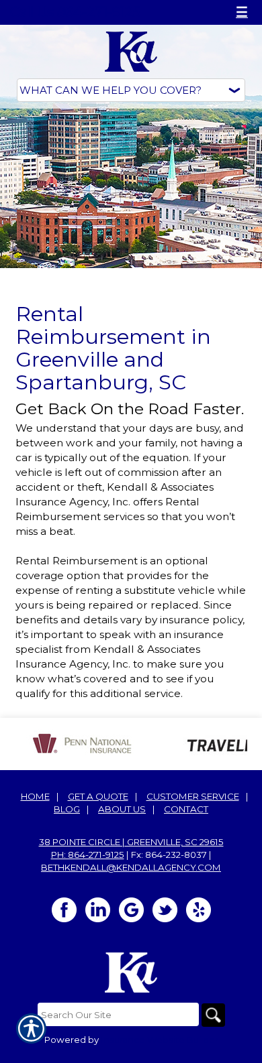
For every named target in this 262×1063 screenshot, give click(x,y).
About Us (122, 809)
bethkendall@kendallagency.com (131, 867)
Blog (67, 809)
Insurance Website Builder (159, 1039)
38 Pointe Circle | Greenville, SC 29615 (131, 841)
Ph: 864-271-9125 (87, 854)
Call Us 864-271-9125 (75, 12)
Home (35, 796)
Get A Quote (98, 796)
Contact (186, 809)
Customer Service (192, 796)
